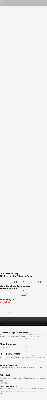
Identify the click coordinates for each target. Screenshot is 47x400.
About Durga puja (8, 344)
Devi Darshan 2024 (8, 386)
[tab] (2, 312)
